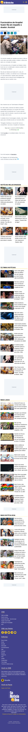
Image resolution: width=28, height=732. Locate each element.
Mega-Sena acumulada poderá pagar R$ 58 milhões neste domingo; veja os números (20, 477)
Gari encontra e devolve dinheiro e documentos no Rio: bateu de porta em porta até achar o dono (20, 522)
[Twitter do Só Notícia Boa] (9, 632)
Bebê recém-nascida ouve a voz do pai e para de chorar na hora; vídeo (20, 456)
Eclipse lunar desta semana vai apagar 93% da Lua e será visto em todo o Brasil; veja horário (20, 467)
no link (6, 133)
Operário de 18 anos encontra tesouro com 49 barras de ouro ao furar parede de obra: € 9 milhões (19, 437)
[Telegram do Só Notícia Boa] (12, 632)
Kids (2, 649)
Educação (3, 645)
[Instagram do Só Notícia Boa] (5, 632)
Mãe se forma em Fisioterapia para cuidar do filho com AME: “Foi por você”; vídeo (20, 575)
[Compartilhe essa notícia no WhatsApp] (12, 33)
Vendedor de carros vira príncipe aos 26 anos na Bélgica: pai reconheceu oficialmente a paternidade (20, 543)
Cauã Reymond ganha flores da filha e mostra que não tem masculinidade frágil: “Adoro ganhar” (19, 565)
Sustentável (4, 660)
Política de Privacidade (6, 622)
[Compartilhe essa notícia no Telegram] (15, 33)
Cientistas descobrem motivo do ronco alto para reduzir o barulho (6, 238)
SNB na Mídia (4, 615)
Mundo (3, 653)
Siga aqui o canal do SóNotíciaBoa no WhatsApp (14, 128)
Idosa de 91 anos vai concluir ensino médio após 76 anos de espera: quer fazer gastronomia (20, 405)
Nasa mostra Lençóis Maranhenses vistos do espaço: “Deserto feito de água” (21, 219)
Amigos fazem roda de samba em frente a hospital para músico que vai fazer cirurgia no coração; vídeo (19, 554)
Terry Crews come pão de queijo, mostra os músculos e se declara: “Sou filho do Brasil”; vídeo (6, 220)
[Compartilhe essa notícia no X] (5, 33)
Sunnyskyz (13, 154)
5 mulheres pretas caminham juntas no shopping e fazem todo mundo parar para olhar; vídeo (19, 348)
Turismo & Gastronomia (7, 664)
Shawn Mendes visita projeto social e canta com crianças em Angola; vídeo (20, 239)
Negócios (3, 654)
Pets (2, 656)
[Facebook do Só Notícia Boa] (2, 632)
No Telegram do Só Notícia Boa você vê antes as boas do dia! (9, 158)
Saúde (2, 658)
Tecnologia (4, 662)
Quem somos (4, 617)
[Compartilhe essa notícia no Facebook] (2, 33)
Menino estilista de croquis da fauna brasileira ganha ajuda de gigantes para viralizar (20, 447)
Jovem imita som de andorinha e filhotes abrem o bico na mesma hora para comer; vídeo (20, 532)
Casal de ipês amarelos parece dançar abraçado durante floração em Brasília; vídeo (20, 326)
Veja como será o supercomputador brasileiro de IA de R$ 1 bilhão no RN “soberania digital (18, 316)
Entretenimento (5, 647)
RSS (2, 624)
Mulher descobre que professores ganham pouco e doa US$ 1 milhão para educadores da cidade (7, 200)
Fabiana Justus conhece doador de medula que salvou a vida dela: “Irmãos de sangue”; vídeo (19, 295)
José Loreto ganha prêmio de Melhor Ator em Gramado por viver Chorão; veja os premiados (19, 274)
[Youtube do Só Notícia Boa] (15, 632)
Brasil (2, 642)
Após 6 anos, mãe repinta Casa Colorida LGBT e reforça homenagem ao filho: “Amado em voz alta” (19, 488)
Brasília (3, 644)
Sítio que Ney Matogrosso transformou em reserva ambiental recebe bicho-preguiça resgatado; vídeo (20, 426)
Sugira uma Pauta (5, 620)
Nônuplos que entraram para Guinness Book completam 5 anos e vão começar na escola (20, 415)
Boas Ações (4, 640)
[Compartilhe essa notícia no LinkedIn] (8, 33)
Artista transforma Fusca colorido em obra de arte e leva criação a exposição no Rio (20, 305)
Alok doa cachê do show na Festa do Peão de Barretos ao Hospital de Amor (19, 284)
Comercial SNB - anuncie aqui (8, 619)
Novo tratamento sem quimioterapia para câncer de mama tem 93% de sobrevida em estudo (20, 200)
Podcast (3, 651)
